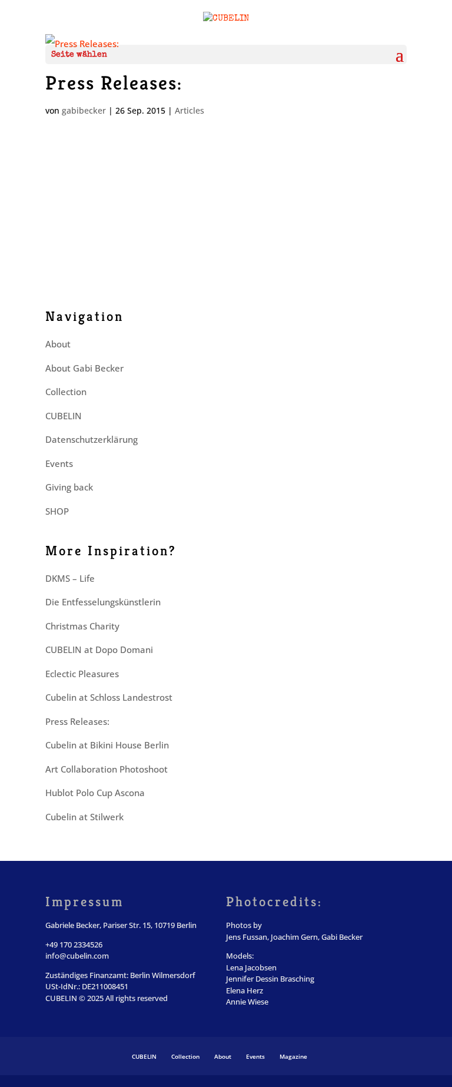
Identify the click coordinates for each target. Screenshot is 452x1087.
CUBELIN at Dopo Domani (99, 649)
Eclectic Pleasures (82, 674)
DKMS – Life (70, 578)
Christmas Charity (82, 626)
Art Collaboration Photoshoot (106, 769)
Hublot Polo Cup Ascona (95, 792)
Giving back (69, 487)
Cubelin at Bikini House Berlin (107, 745)
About (58, 344)
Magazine (293, 1056)
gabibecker (84, 110)
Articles (189, 110)
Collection (66, 391)
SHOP (57, 511)
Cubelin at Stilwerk (84, 817)
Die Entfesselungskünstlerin (103, 602)
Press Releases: (113, 83)
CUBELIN (63, 416)
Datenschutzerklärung (91, 439)
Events (59, 463)
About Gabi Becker (84, 368)
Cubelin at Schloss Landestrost (108, 697)
